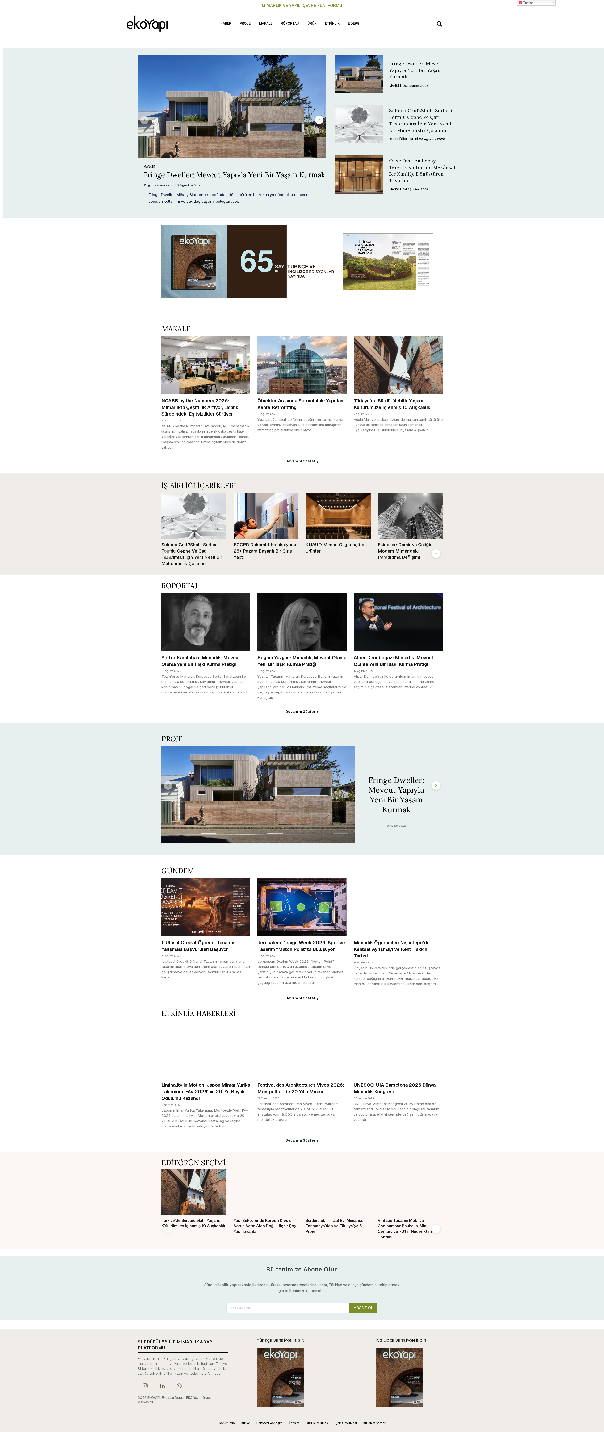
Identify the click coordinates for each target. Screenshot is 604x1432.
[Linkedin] (162, 1386)
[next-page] (319, 120)
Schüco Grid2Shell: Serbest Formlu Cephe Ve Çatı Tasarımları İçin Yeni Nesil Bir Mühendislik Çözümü (191, 554)
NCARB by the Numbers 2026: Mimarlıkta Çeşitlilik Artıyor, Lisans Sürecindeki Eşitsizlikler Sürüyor (199, 407)
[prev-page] (144, 120)
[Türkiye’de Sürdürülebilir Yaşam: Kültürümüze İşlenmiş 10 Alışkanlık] (398, 365)
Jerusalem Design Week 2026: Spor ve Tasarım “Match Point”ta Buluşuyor (301, 946)
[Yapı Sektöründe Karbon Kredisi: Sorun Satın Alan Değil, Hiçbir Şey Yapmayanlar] (266, 1192)
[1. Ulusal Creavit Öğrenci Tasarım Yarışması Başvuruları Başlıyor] (205, 907)
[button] (439, 23)
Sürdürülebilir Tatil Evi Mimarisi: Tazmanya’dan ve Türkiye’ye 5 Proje (334, 1226)
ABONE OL (363, 1307)
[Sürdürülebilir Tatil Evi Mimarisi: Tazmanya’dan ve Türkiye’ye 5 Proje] (338, 1192)
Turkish (527, 2)
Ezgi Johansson (157, 185)
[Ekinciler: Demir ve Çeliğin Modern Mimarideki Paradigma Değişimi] (410, 516)
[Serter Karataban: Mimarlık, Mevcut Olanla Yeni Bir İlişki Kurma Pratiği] (205, 622)
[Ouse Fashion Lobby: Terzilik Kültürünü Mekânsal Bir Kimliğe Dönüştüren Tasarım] (359, 174)
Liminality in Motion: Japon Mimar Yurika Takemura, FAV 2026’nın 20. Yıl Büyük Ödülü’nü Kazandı (205, 1091)
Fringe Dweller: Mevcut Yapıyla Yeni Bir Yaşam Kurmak (234, 174)
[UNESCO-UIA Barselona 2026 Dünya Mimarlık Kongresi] (398, 1050)
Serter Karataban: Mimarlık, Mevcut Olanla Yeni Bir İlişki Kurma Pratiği (200, 661)
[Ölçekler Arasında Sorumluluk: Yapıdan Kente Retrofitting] (301, 365)
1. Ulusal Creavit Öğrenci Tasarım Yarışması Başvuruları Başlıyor (197, 946)
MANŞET (150, 166)
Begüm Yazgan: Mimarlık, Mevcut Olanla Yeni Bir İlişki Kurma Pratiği (301, 661)
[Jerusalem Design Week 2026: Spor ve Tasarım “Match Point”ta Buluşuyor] (301, 907)
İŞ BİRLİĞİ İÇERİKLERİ (404, 139)
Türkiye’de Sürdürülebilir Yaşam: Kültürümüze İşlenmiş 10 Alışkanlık (392, 404)
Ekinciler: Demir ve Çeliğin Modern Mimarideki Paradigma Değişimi (405, 551)
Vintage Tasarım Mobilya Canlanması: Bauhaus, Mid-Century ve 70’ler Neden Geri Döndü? (405, 1229)
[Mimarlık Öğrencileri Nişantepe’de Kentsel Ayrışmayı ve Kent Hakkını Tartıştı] (398, 907)
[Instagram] (145, 1386)
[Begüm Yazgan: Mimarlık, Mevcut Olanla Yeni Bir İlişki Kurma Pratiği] (301, 622)
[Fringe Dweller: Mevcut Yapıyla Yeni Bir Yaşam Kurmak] (232, 106)
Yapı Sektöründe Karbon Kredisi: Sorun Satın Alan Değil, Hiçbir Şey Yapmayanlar (265, 1226)
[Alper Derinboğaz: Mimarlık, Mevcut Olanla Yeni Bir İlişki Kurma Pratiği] (398, 622)
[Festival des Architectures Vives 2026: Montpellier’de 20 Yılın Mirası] (301, 1050)
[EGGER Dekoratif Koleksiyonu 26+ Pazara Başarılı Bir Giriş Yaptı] (266, 516)
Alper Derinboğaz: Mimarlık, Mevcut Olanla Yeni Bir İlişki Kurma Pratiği (393, 661)
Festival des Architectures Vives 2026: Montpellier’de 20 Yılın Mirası (300, 1088)
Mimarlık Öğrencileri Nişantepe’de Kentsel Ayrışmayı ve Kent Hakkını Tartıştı (392, 949)
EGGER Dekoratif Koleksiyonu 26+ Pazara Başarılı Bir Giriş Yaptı (265, 551)
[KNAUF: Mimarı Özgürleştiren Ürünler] (338, 516)
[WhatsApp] (179, 1386)
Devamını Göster (300, 461)
